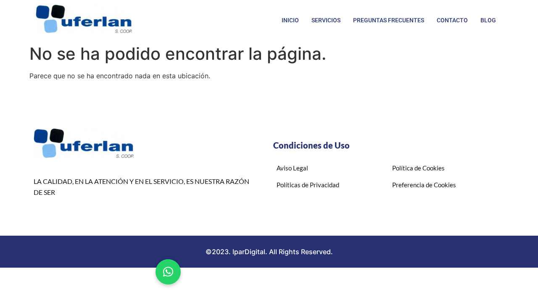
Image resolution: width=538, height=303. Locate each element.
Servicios (325, 20)
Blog (488, 20)
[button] (168, 271)
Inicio (290, 20)
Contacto (452, 20)
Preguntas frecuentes (388, 20)
